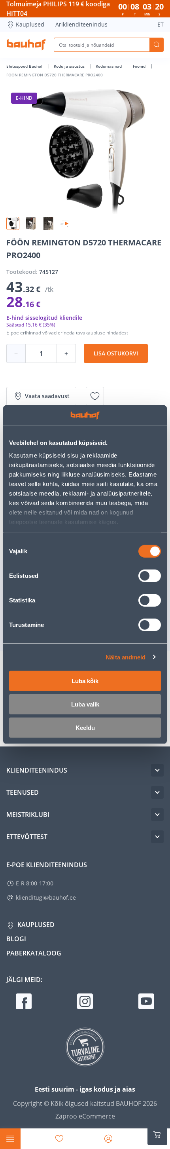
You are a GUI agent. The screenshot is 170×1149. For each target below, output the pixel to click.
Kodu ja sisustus (70, 66)
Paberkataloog (33, 953)
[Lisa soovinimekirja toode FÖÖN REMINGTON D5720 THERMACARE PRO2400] (95, 396)
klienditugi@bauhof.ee (46, 897)
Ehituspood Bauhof (25, 66)
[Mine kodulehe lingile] (26, 45)
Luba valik (85, 704)
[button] (12, 223)
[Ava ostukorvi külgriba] (157, 1134)
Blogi (16, 938)
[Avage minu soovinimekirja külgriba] (59, 1138)
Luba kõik (85, 681)
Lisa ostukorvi (116, 353)
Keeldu (85, 727)
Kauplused (30, 24)
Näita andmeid (125, 656)
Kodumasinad (109, 66)
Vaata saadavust (47, 396)
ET (160, 24)
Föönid (140, 66)
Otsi (156, 45)
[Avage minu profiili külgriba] (108, 1138)
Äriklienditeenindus (81, 24)
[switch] (149, 576)
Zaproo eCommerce (85, 1116)
